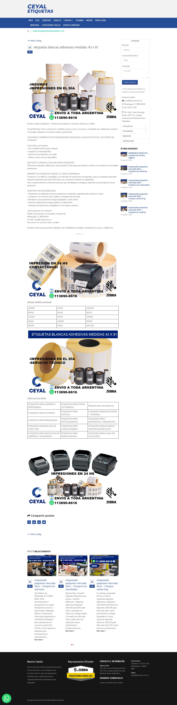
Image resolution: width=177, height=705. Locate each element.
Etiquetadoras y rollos (51, 25)
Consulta (126, 66)
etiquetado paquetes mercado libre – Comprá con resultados (76, 585)
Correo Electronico (130, 55)
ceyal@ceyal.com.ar (139, 675)
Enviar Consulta (130, 82)
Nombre (125, 45)
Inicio (31, 20)
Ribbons (89, 20)
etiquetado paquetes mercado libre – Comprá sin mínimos (44, 585)
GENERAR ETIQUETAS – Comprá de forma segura (138, 155)
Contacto (57, 20)
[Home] (40, 9)
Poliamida (79, 20)
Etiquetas (67, 20)
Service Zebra (100, 20)
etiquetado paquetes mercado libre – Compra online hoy (107, 585)
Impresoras (34, 25)
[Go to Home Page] (28, 31)
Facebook (29, 522)
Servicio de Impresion (71, 25)
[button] (72, 645)
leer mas (38, 640)
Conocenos (46, 20)
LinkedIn (39, 522)
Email (44, 522)
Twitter (34, 522)
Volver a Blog (35, 41)
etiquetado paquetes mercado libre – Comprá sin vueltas (138, 209)
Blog (37, 20)
